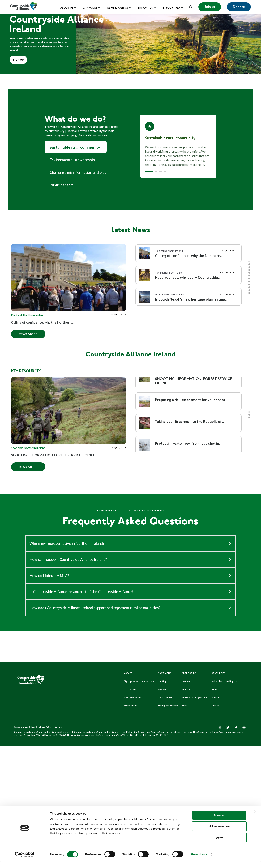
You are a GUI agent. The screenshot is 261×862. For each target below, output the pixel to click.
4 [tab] (249, 270)
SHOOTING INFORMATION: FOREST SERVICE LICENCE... (54, 455)
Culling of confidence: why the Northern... (42, 322)
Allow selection (219, 826)
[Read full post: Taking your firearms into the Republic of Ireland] (144, 423)
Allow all (219, 815)
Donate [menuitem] (186, 689)
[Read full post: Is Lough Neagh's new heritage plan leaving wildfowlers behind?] (144, 297)
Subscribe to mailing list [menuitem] (224, 681)
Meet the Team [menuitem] (132, 697)
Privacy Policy (45, 727)
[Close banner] (255, 811)
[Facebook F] (236, 727)
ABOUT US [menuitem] (129, 673)
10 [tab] (249, 287)
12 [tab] (249, 293)
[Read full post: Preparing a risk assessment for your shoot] (144, 401)
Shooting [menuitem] (162, 689)
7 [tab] (249, 278)
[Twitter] (228, 727)
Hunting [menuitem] (162, 681)
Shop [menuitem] (184, 706)
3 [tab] (249, 267)
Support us (145, 8)
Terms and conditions (25, 727)
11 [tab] (249, 290)
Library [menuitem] (215, 706)
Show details (199, 854)
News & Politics (117, 8)
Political (16, 315)
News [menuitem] (215, 689)
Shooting (17, 447)
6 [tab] (249, 275)
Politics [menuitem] (215, 697)
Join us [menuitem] (186, 681)
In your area (171, 8)
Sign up (18, 59)
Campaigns (90, 8)
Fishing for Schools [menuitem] (168, 706)
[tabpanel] (188, 255)
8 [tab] (249, 281)
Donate (239, 7)
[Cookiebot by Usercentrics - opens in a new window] (24, 854)
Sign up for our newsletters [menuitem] (139, 681)
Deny (219, 837)
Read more (24, 333)
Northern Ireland (33, 315)
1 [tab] (249, 261)
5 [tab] (249, 273)
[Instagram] (220, 727)
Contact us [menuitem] (130, 689)
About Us (66, 8)
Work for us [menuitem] (130, 706)
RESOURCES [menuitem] (218, 673)
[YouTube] (244, 727)
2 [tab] (249, 264)
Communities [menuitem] (165, 697)
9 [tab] (249, 284)
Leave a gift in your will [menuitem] (195, 697)
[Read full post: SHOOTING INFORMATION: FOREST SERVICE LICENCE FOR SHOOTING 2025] (68, 410)
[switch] (109, 854)
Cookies (58, 727)
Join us (209, 7)
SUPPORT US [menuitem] (189, 673)
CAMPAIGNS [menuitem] (164, 673)
